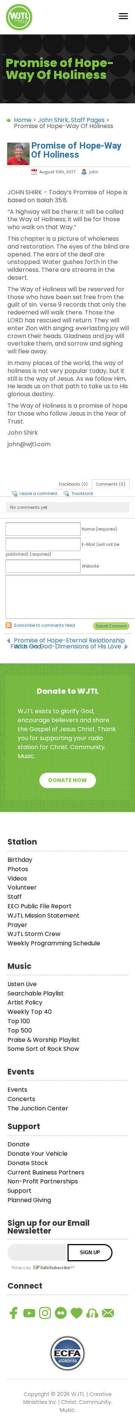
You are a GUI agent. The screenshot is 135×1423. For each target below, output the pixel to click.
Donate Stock (28, 1163)
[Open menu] (123, 17)
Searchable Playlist (36, 993)
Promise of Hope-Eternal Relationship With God (69, 641)
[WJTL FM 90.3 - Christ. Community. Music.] (19, 17)
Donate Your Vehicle (38, 1153)
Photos (18, 869)
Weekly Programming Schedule (54, 943)
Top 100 (19, 1021)
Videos (17, 878)
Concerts (21, 1099)
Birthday (20, 859)
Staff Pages (88, 120)
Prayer (17, 925)
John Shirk (53, 120)
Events (17, 1089)
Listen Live (22, 984)
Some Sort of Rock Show (43, 1049)
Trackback (82, 493)
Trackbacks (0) (73, 484)
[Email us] (108, 1313)
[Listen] (92, 1313)
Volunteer (22, 887)
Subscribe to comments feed (44, 625)
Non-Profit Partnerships (43, 1181)
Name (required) (99, 529)
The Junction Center (38, 1108)
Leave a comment (38, 493)
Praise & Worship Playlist (44, 1040)
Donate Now (67, 780)
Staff (15, 897)
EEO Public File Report (40, 906)
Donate (19, 1144)
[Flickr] (61, 1313)
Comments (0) (110, 484)
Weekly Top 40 (30, 1011)
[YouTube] (29, 1313)
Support (20, 1190)
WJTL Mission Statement (44, 915)
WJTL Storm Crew (34, 934)
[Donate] (76, 1313)
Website (90, 566)
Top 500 (20, 1030)
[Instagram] (45, 1313)
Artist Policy (25, 1002)
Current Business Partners (46, 1172)
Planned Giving (29, 1200)
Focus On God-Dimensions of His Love (65, 647)
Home (23, 120)
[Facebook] (14, 1313)
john (93, 172)
